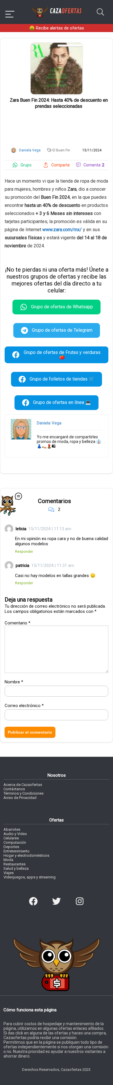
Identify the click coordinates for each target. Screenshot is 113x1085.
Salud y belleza (16, 868)
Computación (14, 842)
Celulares (11, 838)
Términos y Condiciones (23, 793)
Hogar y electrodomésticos (26, 855)
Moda (8, 860)
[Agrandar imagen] (56, 45)
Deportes (11, 847)
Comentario (17, 623)
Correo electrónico (24, 705)
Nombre (14, 682)
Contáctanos (14, 789)
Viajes (8, 873)
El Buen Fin (61, 150)
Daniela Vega (49, 423)
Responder (24, 551)
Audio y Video (15, 834)
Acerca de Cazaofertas (22, 784)
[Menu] (10, 12)
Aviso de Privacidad (20, 797)
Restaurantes (14, 864)
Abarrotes (11, 829)
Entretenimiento (16, 851)
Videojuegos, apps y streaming (29, 877)
